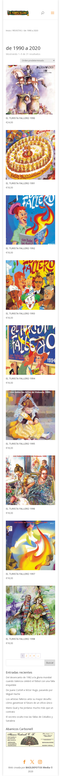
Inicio (8, 30)
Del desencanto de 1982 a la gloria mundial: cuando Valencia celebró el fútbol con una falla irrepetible (30, 681)
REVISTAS (17, 30)
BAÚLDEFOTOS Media (38, 767)
